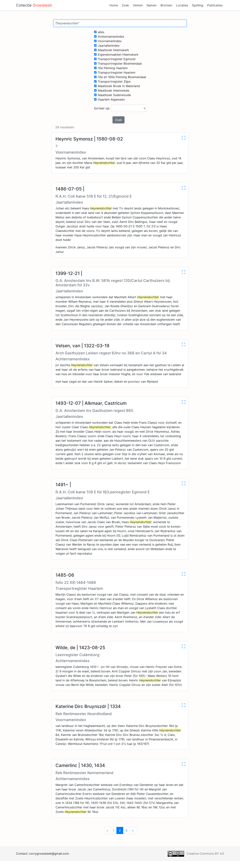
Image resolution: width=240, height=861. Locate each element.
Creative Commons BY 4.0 (205, 853)
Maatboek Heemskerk (113, 50)
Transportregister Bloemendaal (120, 63)
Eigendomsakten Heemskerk (118, 54)
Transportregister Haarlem (116, 72)
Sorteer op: (102, 108)
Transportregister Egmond (116, 59)
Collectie (34, 5)
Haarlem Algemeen (111, 99)
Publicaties (215, 5)
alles (101, 32)
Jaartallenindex (109, 45)
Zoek (125, 5)
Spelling (197, 5)
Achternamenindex (111, 36)
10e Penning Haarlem (113, 68)
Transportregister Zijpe (114, 81)
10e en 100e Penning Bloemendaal (122, 77)
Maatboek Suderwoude (114, 95)
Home (114, 5)
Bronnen (166, 5)
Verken (138, 5)
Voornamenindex (110, 41)
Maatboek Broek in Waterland (119, 86)
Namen (152, 5)
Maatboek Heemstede (113, 90)
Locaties (182, 5)
